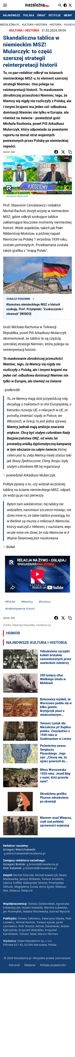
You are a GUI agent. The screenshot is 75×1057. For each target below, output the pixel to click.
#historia (44, 601)
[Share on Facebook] (56, 152)
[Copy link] (70, 152)
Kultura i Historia (34, 24)
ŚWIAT (41, 15)
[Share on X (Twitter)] (63, 152)
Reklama (29, 965)
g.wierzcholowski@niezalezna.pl (24, 853)
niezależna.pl (10, 24)
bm (13, 151)
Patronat (14, 965)
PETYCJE (55, 15)
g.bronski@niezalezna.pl (42, 864)
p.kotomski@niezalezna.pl (40, 868)
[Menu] (5, 5)
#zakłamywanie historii (20, 608)
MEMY (68, 15)
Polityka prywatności (53, 965)
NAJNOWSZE (11, 15)
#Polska (10, 601)
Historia (56, 24)
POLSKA (28, 15)
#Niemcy (27, 601)
